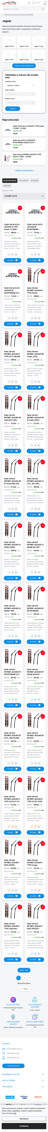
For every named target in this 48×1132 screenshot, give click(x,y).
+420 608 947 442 (13, 1058)
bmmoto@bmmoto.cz (14, 1049)
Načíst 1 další (24, 970)
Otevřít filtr (10, 196)
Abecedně (6, 186)
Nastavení (24, 1119)
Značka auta (10, 81)
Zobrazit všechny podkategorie (24, 65)
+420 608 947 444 (13, 1053)
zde (14, 1113)
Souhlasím (24, 1126)
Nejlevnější (23, 180)
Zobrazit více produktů (24, 170)
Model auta (10, 99)
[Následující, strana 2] (24, 978)
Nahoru (25, 989)
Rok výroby (9, 90)
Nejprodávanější (9, 180)
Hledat (43, 9)
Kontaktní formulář (13, 1066)
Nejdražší (34, 180)
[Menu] (45, 3)
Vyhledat (12, 108)
